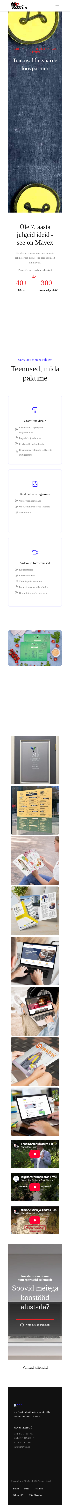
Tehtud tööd (18, 1495)
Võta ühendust (35, 1495)
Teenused (38, 1488)
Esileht (16, 1488)
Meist (26, 1488)
